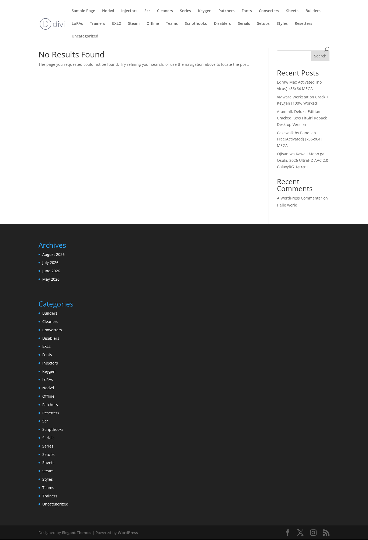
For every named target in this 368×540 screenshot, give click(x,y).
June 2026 (51, 270)
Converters (269, 11)
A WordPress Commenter (299, 198)
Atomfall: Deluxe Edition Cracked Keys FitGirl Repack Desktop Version (302, 118)
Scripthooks (196, 24)
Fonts (247, 11)
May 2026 (51, 279)
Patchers (226, 11)
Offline (153, 24)
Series (185, 11)
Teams (172, 24)
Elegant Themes (76, 532)
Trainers (97, 24)
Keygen (204, 11)
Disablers (222, 24)
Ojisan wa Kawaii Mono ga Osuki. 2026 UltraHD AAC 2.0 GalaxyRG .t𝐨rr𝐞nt (302, 160)
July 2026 (50, 262)
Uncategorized (85, 36)
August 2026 (53, 254)
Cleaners (165, 11)
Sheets (292, 11)
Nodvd (108, 11)
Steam (134, 24)
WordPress (128, 532)
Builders (313, 11)
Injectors (129, 11)
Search (320, 56)
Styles (282, 24)
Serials (244, 24)
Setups (263, 24)
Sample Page (83, 11)
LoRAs (77, 24)
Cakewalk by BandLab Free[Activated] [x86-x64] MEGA (299, 139)
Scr (147, 11)
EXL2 (116, 24)
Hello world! (287, 205)
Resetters (303, 24)
